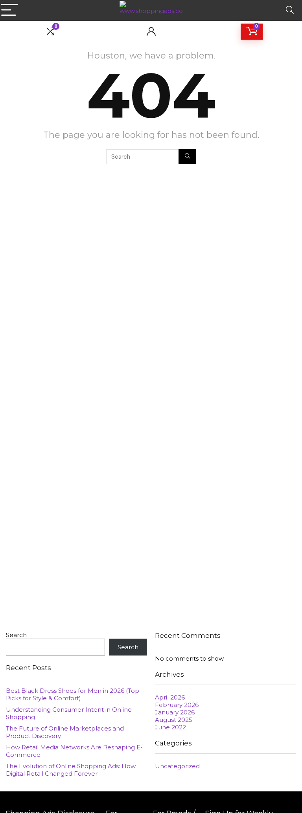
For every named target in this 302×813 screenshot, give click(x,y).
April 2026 (170, 697)
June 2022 (170, 727)
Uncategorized (177, 766)
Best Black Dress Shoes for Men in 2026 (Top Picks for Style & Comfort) (72, 694)
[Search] (289, 10)
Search (16, 635)
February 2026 (177, 705)
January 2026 (175, 712)
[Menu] (9, 10)
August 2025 (173, 719)
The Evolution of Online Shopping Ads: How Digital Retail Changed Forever (71, 769)
